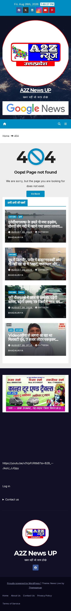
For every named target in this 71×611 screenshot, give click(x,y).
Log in (6, 486)
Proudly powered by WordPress (23, 583)
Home (5, 135)
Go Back (35, 194)
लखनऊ (21, 292)
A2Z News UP (35, 90)
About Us (15, 595)
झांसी (20, 217)
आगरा (11, 330)
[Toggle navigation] (66, 124)
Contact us (12, 499)
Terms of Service (11, 603)
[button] (59, 124)
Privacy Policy (44, 595)
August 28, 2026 (22, 232)
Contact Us (29, 595)
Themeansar (35, 587)
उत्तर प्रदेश (12, 217)
